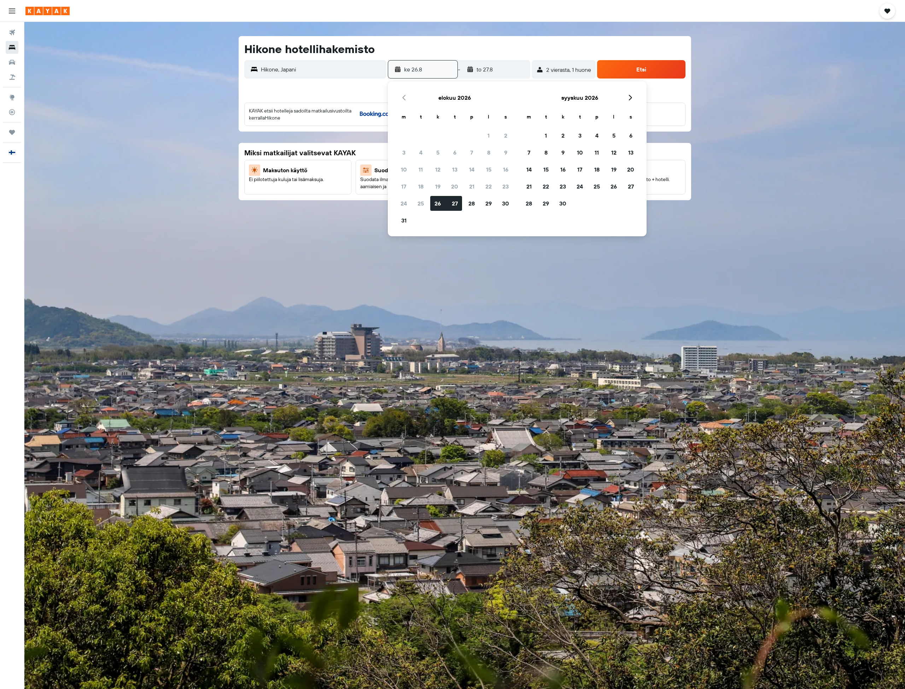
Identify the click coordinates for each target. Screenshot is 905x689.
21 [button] (471, 186)
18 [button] (421, 186)
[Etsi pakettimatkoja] (12, 77)
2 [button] (505, 135)
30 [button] (505, 203)
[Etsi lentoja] (12, 32)
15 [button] (488, 169)
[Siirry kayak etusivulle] (47, 11)
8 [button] (488, 152)
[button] (12, 11)
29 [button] (488, 203)
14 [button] (471, 169)
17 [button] (403, 186)
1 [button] (488, 135)
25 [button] (421, 203)
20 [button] (454, 186)
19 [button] (437, 186)
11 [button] (421, 169)
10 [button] (404, 169)
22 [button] (488, 186)
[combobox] (322, 69)
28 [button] (471, 203)
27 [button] (455, 203)
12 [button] (437, 169)
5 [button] (437, 152)
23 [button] (505, 186)
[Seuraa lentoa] (12, 112)
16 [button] (505, 169)
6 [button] (454, 152)
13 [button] (454, 169)
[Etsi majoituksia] (12, 47)
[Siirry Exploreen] (12, 97)
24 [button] (404, 203)
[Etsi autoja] (12, 62)
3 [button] (403, 152)
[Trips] (12, 132)
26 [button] (437, 203)
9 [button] (505, 152)
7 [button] (471, 152)
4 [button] (420, 152)
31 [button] (404, 220)
